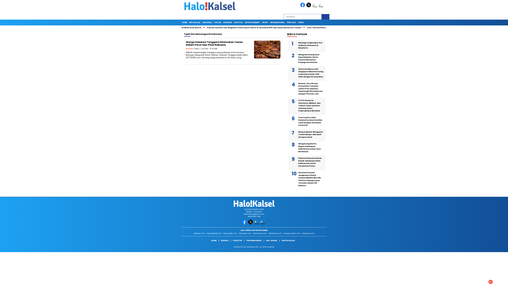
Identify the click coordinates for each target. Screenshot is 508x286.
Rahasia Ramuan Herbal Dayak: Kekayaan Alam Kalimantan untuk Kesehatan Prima (310, 162)
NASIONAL (207, 22)
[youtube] (321, 7)
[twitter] (309, 7)
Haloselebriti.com (214, 233)
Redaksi (225, 240)
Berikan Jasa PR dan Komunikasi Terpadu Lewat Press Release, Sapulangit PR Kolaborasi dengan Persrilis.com (310, 88)
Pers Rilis (291, 22)
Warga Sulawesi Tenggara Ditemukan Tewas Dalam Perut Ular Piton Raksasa (214, 43)
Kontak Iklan (288, 240)
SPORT (265, 22)
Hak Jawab (271, 240)
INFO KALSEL (195, 22)
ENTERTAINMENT (252, 22)
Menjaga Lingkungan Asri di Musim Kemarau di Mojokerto (310, 45)
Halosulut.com (308, 233)
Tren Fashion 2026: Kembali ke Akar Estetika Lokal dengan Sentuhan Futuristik (310, 121)
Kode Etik (237, 240)
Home (184, 22)
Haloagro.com (245, 233)
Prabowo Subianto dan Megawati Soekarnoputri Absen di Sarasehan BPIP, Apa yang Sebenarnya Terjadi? (239, 27)
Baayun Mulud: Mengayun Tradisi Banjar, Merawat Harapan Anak (310, 134)
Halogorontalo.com (292, 233)
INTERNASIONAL (277, 22)
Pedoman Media (254, 240)
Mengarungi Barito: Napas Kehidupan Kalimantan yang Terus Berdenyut (309, 147)
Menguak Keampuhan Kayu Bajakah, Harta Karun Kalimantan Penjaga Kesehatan (308, 58)
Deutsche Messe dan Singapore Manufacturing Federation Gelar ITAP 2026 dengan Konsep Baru (310, 73)
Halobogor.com (260, 233)
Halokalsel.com (275, 233)
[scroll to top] (490, 282)
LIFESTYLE (238, 22)
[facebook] (303, 7)
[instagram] (315, 7)
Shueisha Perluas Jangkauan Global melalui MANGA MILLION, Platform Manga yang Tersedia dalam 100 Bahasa (309, 179)
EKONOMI (227, 22)
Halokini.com (199, 233)
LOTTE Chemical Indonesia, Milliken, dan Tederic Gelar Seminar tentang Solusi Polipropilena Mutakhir (309, 105)
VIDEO (301, 22)
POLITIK (217, 22)
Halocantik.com (230, 233)
